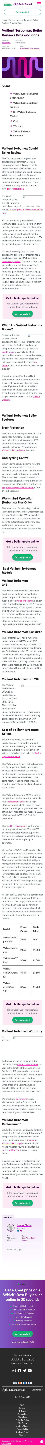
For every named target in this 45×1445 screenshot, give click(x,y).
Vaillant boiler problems (13, 450)
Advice (12, 20)
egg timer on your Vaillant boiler (18, 487)
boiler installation (15, 188)
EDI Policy (22, 1422)
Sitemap (22, 1434)
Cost (15, 121)
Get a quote (21, 12)
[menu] (36, 3)
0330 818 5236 (22, 1359)
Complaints (23, 1413)
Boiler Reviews (34, 48)
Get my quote (21, 313)
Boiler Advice (24, 48)
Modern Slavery (23, 1425)
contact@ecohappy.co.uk (23, 1363)
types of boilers (24, 600)
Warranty (18, 126)
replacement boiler (16, 801)
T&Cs (22, 1404)
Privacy (22, 1410)
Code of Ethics (22, 1431)
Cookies (22, 1407)
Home (4, 20)
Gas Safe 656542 (22, 1396)
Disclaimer (22, 1416)
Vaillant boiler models (27, 1064)
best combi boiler (10, 1150)
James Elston (6, 43)
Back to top (37, 1389)
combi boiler (8, 351)
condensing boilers (11, 261)
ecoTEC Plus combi (15, 825)
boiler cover (22, 1098)
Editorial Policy (22, 1419)
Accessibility (22, 1428)
